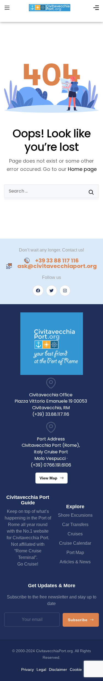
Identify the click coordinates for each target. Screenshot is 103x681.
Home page (82, 169)
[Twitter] (51, 290)
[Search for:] (51, 191)
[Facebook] (38, 290)
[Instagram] (65, 290)
